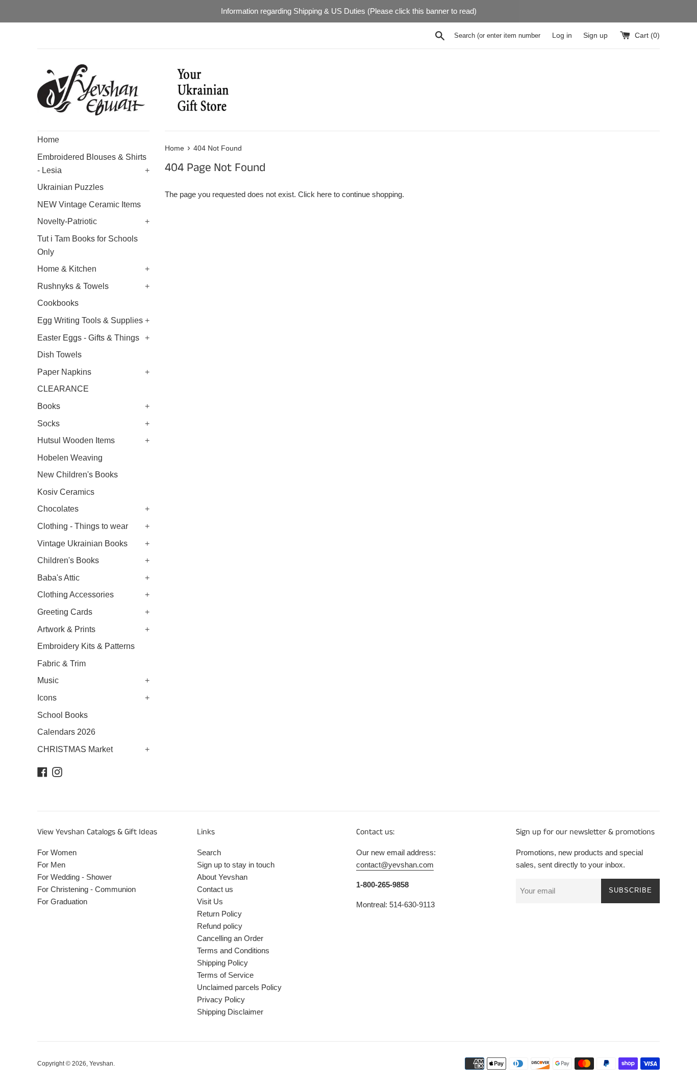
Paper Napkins (93, 372)
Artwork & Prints (93, 629)
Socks (93, 423)
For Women (57, 852)
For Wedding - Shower (74, 877)
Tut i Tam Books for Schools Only (87, 245)
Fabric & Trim (61, 663)
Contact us (215, 889)
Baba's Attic (93, 577)
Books (93, 406)
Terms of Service (225, 975)
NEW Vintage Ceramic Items (89, 204)
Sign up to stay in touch (236, 864)
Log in (562, 35)
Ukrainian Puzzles (70, 187)
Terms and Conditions (233, 950)
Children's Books (93, 560)
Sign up (595, 35)
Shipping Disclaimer (230, 1011)
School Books (62, 715)
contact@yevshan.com (395, 864)
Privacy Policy (221, 999)
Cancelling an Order (230, 938)
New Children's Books (77, 474)
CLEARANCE (63, 388)
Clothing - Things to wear (93, 526)
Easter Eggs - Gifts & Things (93, 337)
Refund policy (219, 926)
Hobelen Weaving (70, 457)
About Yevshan (222, 877)
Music (93, 680)
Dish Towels (59, 354)
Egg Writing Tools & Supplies (93, 320)
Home (48, 139)
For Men (51, 864)
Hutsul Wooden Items (93, 440)
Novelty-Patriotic (93, 221)
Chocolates (93, 508)
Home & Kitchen (93, 268)
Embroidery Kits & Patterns (86, 646)
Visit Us (210, 901)
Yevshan (101, 1063)
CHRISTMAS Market (93, 749)
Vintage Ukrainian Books (93, 543)
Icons (93, 697)
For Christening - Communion (86, 889)
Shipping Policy (222, 962)
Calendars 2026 (66, 732)
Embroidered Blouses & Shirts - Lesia (93, 164)
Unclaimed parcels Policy (239, 987)
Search (209, 852)
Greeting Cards (93, 612)
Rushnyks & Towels (93, 286)
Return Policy (219, 913)
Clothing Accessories (93, 594)
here (324, 194)
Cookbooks (58, 303)
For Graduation (62, 901)
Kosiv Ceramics (65, 492)
